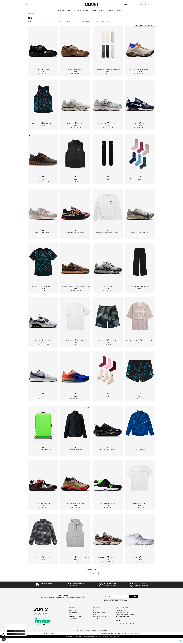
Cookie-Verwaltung (90, 630)
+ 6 (144, 73)
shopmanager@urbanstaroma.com (126, 614)
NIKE (33, 13)
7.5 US (74, 127)
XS (139, 290)
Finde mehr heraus (122, 600)
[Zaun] (132, 4)
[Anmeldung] (148, 4)
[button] (144, 25)
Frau (122, 592)
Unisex (126, 592)
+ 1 (46, 127)
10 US (106, 453)
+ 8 (80, 127)
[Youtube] (130, 623)
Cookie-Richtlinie (80, 630)
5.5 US (106, 127)
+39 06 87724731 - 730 (123, 612)
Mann (119, 592)
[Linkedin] (124, 623)
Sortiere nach (139, 25)
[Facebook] (117, 623)
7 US (40, 73)
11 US (76, 507)
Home (29, 13)
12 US (79, 507)
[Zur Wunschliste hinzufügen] (57, 75)
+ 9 (144, 127)
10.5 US (109, 453)
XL (77, 181)
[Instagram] (120, 623)
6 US (72, 73)
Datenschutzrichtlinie (101, 630)
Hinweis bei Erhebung (92, 638)
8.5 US (138, 73)
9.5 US (102, 453)
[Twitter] (133, 623)
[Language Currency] (26, 4)
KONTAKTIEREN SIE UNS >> (122, 616)
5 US (103, 127)
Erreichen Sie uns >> (39, 614)
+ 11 (112, 127)
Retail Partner (116, 636)
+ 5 (48, 181)
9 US (46, 73)
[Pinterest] (127, 623)
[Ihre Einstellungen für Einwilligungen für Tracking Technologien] (180, 640)
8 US (43, 73)
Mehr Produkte (91, 573)
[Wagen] (150, 4)
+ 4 (112, 561)
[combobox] (131, 4)
